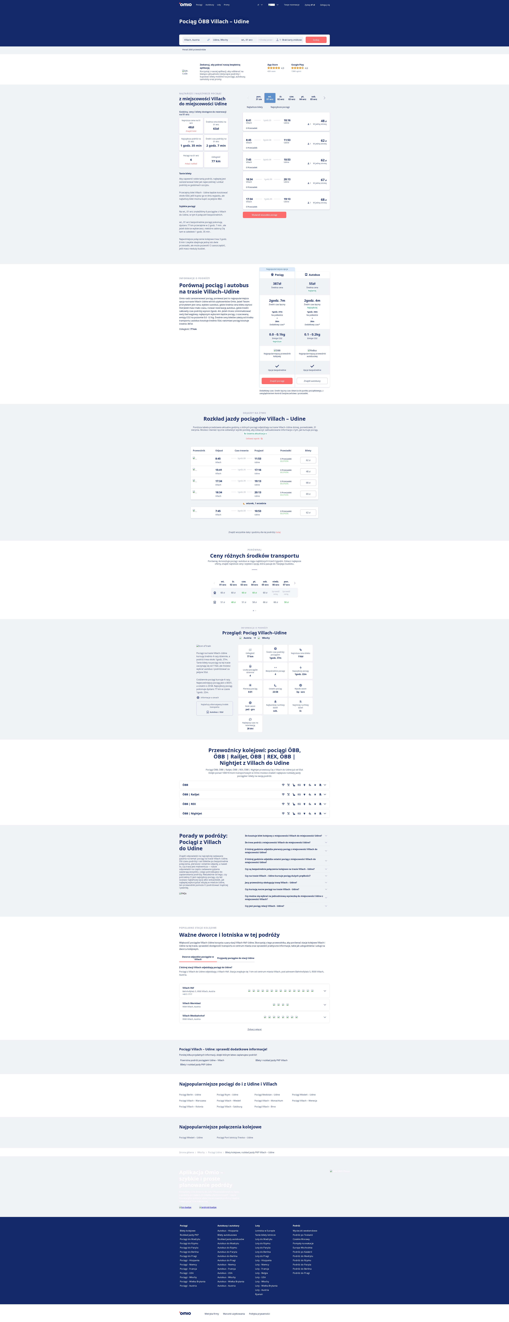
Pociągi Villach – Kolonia (191, 1106)
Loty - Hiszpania (263, 1260)
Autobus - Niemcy (227, 1264)
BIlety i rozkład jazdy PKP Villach (272, 1060)
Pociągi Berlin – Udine (190, 1094)
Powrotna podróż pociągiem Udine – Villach (202, 1060)
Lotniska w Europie (265, 1230)
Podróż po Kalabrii (302, 1251)
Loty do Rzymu (262, 1243)
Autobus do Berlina (227, 1256)
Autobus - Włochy (227, 1277)
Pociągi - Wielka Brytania (192, 1281)
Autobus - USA (225, 1273)
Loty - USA (260, 1277)
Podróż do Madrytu (303, 1256)
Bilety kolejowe (188, 1230)
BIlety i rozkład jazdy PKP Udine (196, 1064)
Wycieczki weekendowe (305, 1230)
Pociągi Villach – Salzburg (229, 1106)
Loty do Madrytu (263, 1239)
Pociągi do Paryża (189, 1247)
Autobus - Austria (227, 1285)
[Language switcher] (273, 4)
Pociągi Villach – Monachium (268, 1100)
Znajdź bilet (191, 131)
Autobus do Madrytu (228, 1243)
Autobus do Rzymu (227, 1247)
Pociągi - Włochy (188, 1277)
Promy (226, 4)
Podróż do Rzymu (302, 1260)
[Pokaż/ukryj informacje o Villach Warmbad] (324, 1004)
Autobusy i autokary (228, 1225)
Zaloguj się (325, 5)
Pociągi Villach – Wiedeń (229, 1100)
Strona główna (186, 1152)
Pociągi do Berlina (189, 1251)
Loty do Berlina (263, 1251)
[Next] (324, 98)
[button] (248, 40)
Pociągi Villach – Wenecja (304, 1100)
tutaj (278, 532)
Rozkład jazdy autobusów (231, 1239)
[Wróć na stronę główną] (187, 5)
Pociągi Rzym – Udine (227, 1094)
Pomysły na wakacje (303, 1243)
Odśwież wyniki (253, 438)
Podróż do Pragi (301, 1273)
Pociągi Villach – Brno (265, 1106)
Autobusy (210, 4)
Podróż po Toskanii (303, 1234)
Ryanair (259, 1294)
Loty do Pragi (262, 1256)
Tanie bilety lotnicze (265, 1234)
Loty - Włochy (262, 1281)
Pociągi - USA (187, 1273)
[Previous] (214, 583)
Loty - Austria (262, 1290)
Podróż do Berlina (302, 1268)
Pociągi (199, 4)
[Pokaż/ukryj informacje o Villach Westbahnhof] (324, 1017)
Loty (219, 4)
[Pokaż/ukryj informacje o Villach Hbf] (324, 991)
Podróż (296, 1225)
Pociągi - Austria (188, 1285)
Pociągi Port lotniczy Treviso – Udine (235, 1137)
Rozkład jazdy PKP (189, 1234)
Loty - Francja (262, 1268)
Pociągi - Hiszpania (189, 1260)
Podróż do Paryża (302, 1264)
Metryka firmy (212, 1313)
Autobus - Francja (227, 1268)
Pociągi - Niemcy (188, 1264)
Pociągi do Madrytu (190, 1239)
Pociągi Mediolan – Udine (267, 1094)
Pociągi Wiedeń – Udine (304, 1094)
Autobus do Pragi (227, 1260)
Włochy (201, 1152)
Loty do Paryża (262, 1247)
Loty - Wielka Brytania (266, 1285)
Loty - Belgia (261, 1273)
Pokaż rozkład (191, 163)
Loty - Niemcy (262, 1264)
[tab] (255, 107)
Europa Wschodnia (302, 1247)
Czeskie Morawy (301, 1239)
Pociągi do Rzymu (189, 1243)
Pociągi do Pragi (188, 1256)
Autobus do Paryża (227, 1251)
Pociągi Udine (215, 1152)
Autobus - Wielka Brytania (231, 1281)
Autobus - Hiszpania (228, 1230)
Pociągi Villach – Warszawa (192, 1100)
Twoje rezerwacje (291, 5)
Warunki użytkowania (234, 1313)
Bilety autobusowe (227, 1234)
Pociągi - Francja (188, 1268)
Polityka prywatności (259, 1313)
